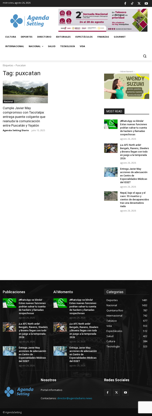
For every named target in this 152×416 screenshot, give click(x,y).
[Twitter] (139, 4)
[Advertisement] (76, 250)
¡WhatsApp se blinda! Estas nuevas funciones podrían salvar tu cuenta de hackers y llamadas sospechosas (133, 128)
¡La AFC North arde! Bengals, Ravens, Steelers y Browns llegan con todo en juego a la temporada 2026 (134, 152)
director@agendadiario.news (74, 398)
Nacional (8, 101)
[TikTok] (132, 4)
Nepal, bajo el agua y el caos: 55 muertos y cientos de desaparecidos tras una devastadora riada (134, 199)
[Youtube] (146, 4)
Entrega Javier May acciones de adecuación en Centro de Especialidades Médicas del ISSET (133, 176)
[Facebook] (125, 4)
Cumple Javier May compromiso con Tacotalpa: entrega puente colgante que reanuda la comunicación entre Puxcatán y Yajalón (24, 116)
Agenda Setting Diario (16, 130)
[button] (144, 56)
